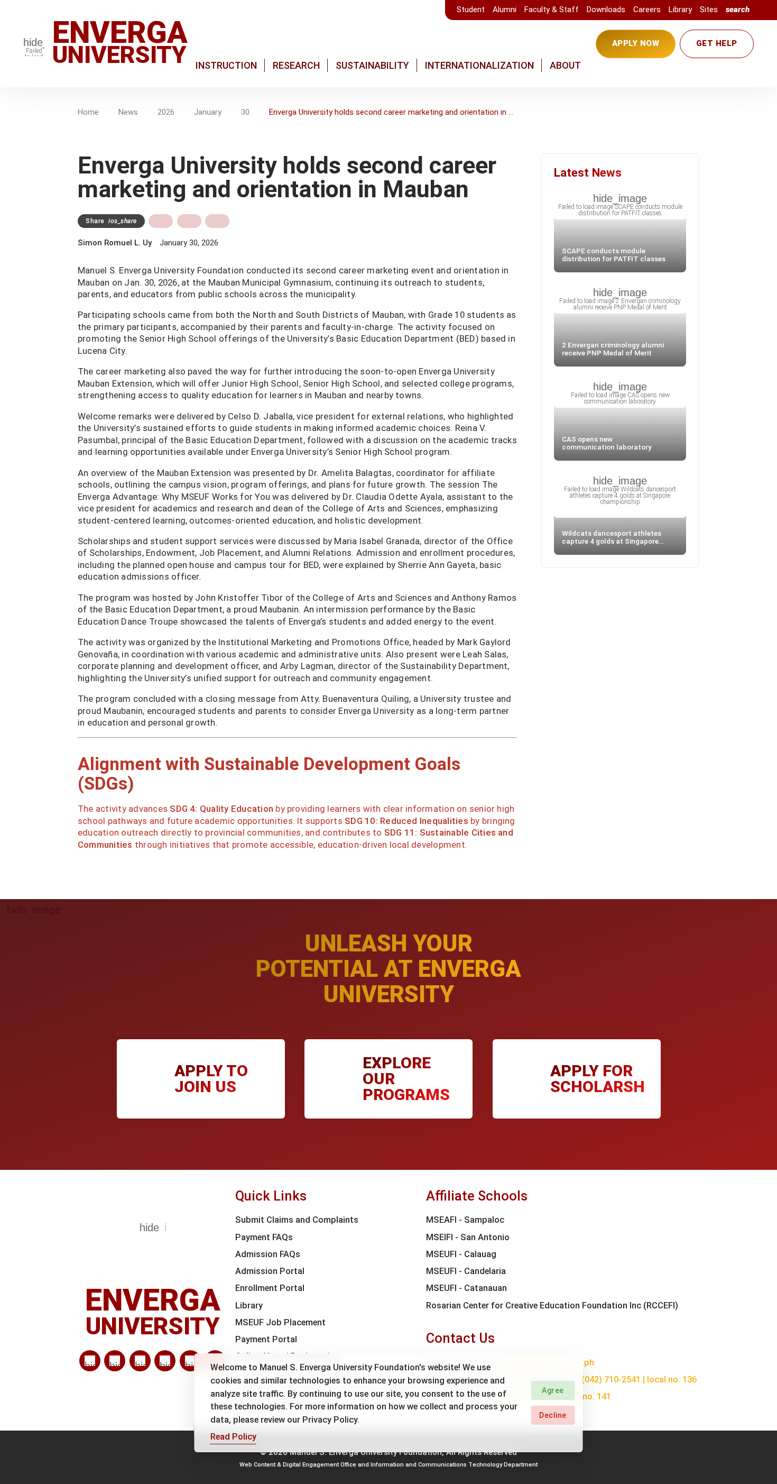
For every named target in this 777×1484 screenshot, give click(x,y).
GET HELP (716, 43)
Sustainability (372, 65)
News (128, 112)
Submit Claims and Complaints (296, 1220)
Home (88, 112)
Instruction (226, 65)
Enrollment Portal (269, 1288)
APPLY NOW (636, 43)
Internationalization (479, 65)
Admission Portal (269, 1271)
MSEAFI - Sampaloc (465, 1220)
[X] (140, 1360)
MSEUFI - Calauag (461, 1254)
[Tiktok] (190, 1360)
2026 (166, 112)
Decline (553, 1415)
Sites (709, 9)
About (565, 65)
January (207, 112)
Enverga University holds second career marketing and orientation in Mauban (391, 112)
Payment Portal (266, 1339)
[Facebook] (114, 1360)
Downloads (606, 9)
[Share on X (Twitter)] (189, 221)
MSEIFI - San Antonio (468, 1237)
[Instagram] (164, 1360)
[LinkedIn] (89, 1360)
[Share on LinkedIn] (217, 221)
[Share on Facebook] (161, 221)
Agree (553, 1390)
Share (111, 221)
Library (680, 9)
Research (296, 65)
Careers (647, 9)
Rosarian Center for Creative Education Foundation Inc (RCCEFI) (552, 1305)
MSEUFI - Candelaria (466, 1271)
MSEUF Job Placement (280, 1322)
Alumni (504, 9)
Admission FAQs (267, 1254)
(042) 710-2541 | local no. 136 (639, 1380)
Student (471, 9)
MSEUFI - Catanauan (466, 1288)
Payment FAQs (264, 1237)
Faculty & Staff (551, 9)
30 (245, 112)
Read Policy (233, 1437)
